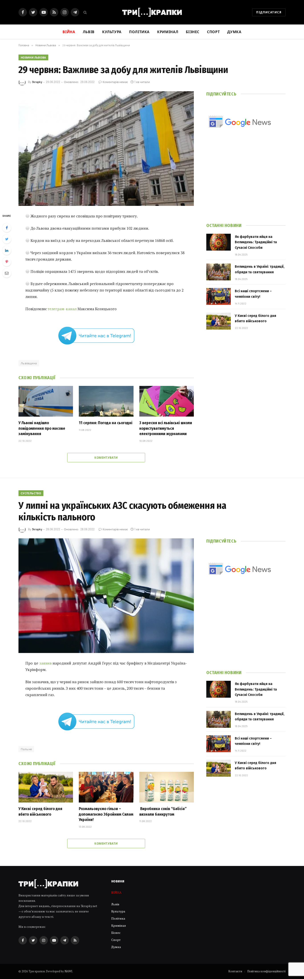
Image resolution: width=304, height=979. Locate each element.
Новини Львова (33, 57)
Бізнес (192, 32)
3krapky (37, 82)
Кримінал (167, 32)
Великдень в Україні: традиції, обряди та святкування (259, 269)
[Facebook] (6, 227)
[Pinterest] (6, 261)
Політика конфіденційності (266, 971)
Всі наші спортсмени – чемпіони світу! (253, 294)
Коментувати (106, 457)
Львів (89, 32)
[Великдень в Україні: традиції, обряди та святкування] (218, 271)
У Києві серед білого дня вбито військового (255, 318)
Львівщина (29, 363)
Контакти (235, 971)
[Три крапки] (152, 12)
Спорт (213, 32)
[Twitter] (6, 239)
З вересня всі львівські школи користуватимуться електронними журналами (165, 428)
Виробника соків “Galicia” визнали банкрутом (163, 811)
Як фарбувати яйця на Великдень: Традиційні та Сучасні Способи (256, 242)
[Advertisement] (246, 182)
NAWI (68, 971)
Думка (234, 32)
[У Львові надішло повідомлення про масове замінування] (45, 401)
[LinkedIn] (6, 250)
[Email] (6, 273)
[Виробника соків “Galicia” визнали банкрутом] (166, 787)
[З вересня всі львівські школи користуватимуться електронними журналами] (166, 401)
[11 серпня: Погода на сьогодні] (106, 401)
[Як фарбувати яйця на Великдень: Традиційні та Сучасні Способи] (218, 242)
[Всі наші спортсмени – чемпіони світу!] (218, 296)
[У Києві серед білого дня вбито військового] (218, 321)
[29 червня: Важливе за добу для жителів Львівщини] (106, 148)
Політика (139, 32)
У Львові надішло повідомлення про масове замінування (41, 428)
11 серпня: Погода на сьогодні (105, 422)
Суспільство (31, 493)
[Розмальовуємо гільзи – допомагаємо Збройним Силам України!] (106, 787)
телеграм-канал (62, 308)
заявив (45, 663)
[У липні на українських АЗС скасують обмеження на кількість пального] (106, 595)
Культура (112, 32)
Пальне (26, 749)
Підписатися (269, 12)
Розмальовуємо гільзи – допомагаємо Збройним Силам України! (106, 814)
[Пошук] (85, 12)
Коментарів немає (115, 82)
